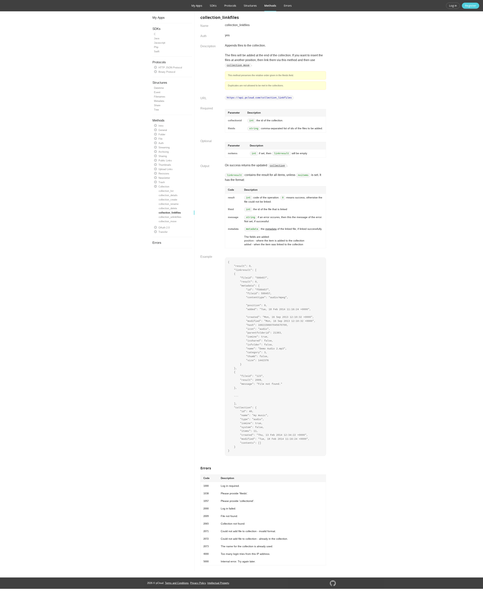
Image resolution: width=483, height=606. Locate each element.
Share (157, 105)
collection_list (166, 191)
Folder (161, 134)
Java (156, 38)
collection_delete (168, 208)
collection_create (168, 199)
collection (277, 165)
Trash (161, 182)
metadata (271, 228)
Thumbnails (164, 164)
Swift (156, 51)
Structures (250, 5)
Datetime (159, 88)
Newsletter (164, 177)
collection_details (168, 195)
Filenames (159, 96)
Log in (453, 5)
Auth (161, 143)
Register (470, 5)
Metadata (159, 101)
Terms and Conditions (177, 583)
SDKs (213, 5)
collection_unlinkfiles (170, 217)
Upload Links (165, 169)
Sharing (162, 156)
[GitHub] (333, 583)
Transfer (163, 232)
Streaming (164, 147)
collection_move (167, 221)
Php (156, 47)
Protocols (230, 5)
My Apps (196, 5)
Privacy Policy (198, 583)
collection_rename (168, 204)
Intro (160, 125)
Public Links (165, 160)
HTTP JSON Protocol (170, 67)
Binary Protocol (166, 71)
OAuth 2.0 (164, 227)
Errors (288, 5)
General (162, 130)
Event (157, 92)
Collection (163, 186)
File (160, 138)
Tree (156, 109)
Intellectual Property (218, 583)
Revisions (163, 173)
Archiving (163, 151)
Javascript (159, 42)
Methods (158, 120)
